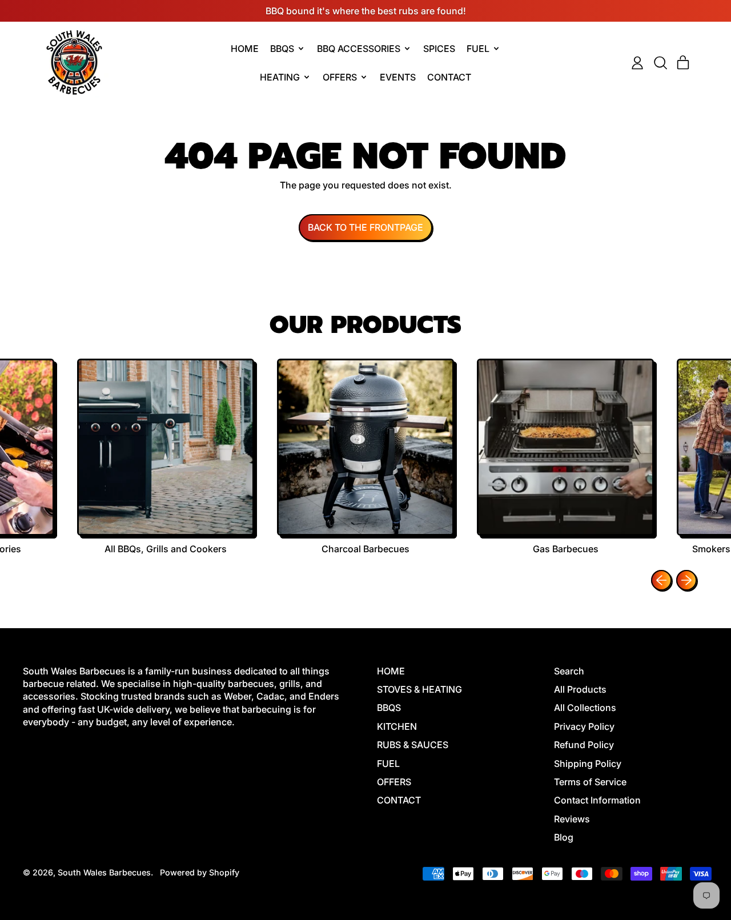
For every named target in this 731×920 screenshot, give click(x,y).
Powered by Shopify (199, 872)
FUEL (388, 763)
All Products (580, 689)
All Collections (585, 707)
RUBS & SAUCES (412, 744)
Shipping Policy (587, 763)
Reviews (572, 819)
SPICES (439, 48)
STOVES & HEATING (419, 689)
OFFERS (394, 782)
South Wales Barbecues (104, 872)
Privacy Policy (584, 726)
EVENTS (398, 77)
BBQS (389, 707)
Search (569, 671)
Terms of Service (590, 782)
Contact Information (597, 800)
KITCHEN (397, 726)
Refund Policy (584, 744)
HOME (245, 48)
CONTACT (449, 77)
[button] (660, 63)
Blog (563, 837)
